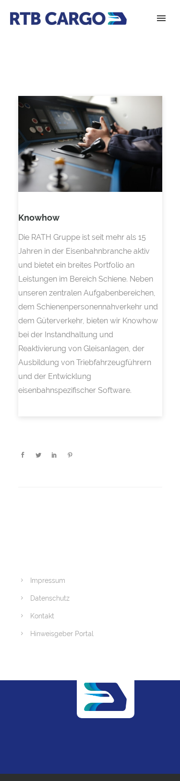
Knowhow (39, 218)
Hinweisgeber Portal (62, 634)
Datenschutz (50, 598)
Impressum (47, 580)
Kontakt (42, 616)
